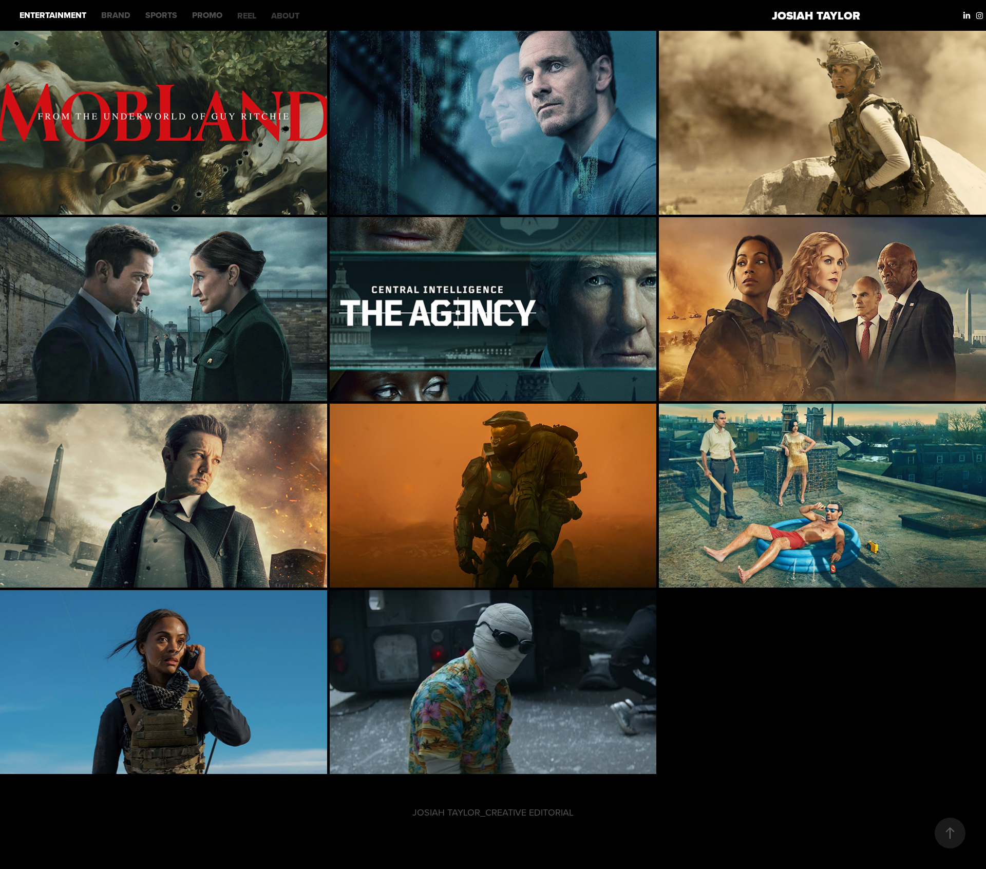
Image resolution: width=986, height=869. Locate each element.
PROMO (207, 15)
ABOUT (285, 16)
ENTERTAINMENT (53, 15)
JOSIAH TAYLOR (816, 15)
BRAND (115, 15)
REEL (246, 16)
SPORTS (161, 15)
